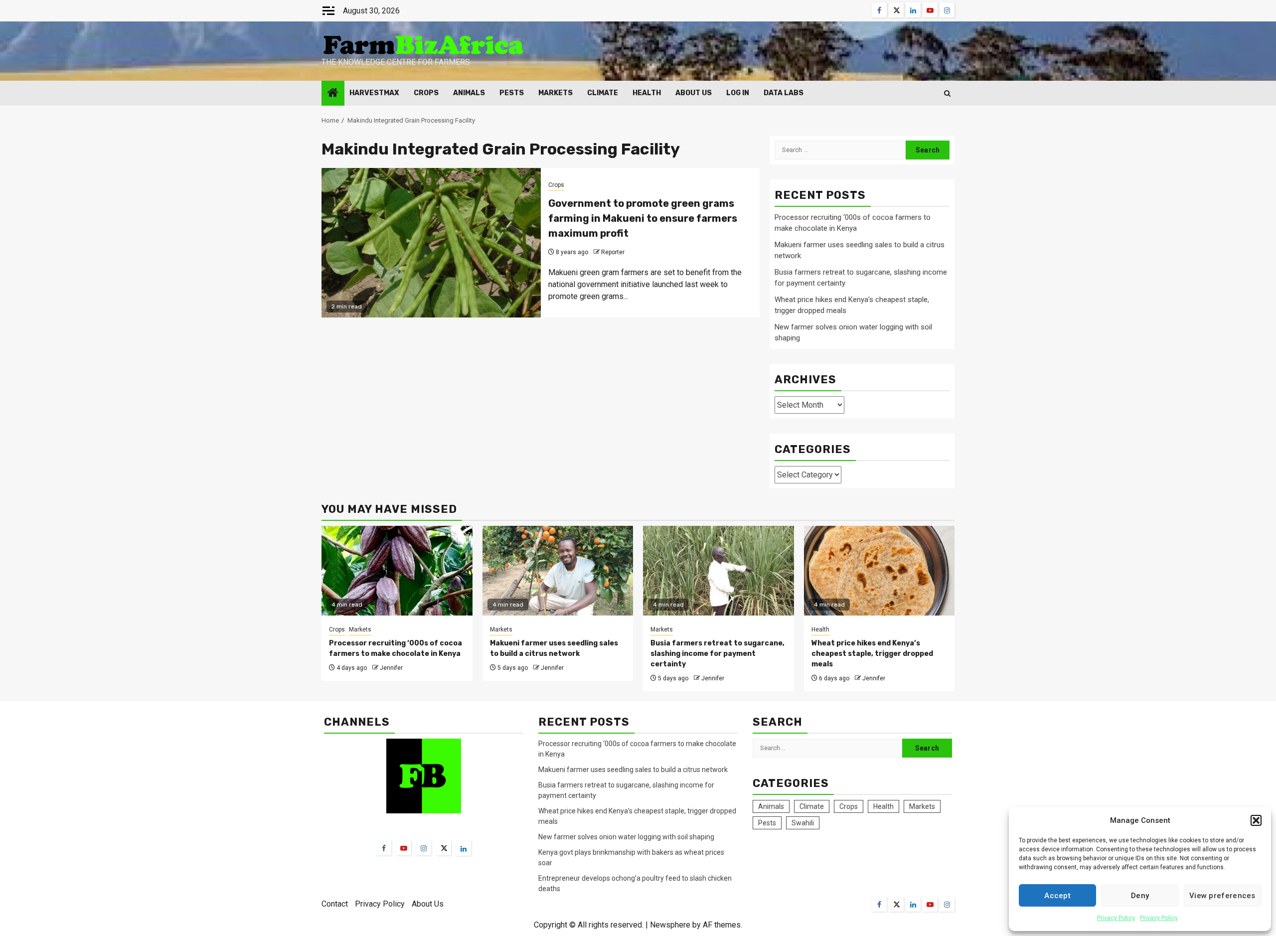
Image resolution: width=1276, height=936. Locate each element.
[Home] (332, 94)
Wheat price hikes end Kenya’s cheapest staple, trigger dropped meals (872, 653)
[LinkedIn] (463, 848)
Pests (511, 93)
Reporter (613, 252)
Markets (555, 93)
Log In (737, 93)
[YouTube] (403, 847)
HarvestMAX (374, 93)
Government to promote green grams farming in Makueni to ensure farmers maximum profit (642, 218)
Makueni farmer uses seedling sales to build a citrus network (633, 770)
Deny (1140, 895)
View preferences (1222, 895)
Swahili (803, 823)
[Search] (947, 93)
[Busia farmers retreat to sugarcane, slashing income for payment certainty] (718, 571)
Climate (602, 93)
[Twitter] (443, 847)
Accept (1057, 895)
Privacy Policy (1116, 918)
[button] (1256, 820)
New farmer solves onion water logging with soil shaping (626, 837)
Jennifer (391, 667)
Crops (426, 93)
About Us (693, 93)
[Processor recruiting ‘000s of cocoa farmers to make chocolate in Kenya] (397, 571)
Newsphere (670, 925)
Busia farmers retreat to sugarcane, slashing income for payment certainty (717, 653)
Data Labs (783, 93)
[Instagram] (423, 847)
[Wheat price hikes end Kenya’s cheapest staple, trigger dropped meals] (879, 571)
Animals (469, 93)
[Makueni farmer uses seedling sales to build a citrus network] (558, 571)
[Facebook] (383, 847)
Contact (334, 904)
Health (647, 93)
